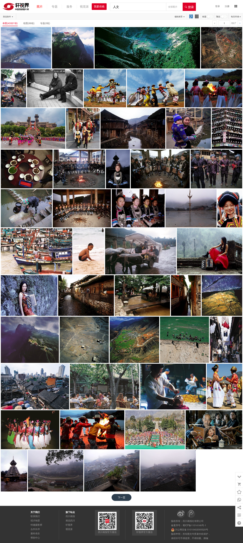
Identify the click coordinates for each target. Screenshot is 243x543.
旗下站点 (70, 512)
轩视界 (69, 524)
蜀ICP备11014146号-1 (194, 525)
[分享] (239, 507)
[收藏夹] (239, 492)
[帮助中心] (239, 523)
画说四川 (70, 520)
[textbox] (138, 7)
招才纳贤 (35, 520)
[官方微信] (239, 515)
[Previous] (214, 23)
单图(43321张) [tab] (10, 23)
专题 (55, 6)
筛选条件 (7, 16)
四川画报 (70, 516)
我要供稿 (99, 6)
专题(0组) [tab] (45, 23)
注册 (227, 6)
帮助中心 (35, 537)
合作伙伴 (35, 529)
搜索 (190, 7)
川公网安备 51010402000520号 (191, 529)
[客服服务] (239, 500)
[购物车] (239, 484)
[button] (236, 16)
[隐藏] (239, 476)
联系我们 (35, 516)
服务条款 (35, 533)
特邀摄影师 (36, 524)
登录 (217, 6)
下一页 (121, 497)
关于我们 (35, 512)
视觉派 (84, 6)
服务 (69, 6)
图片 (40, 6)
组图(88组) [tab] (29, 23)
